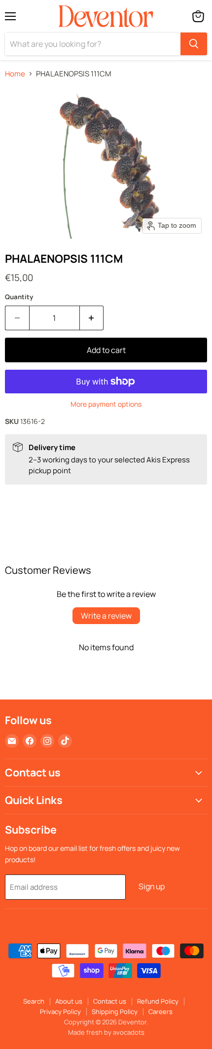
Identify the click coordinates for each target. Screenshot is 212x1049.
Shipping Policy (115, 1011)
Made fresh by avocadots (106, 1032)
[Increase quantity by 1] (92, 318)
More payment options (106, 404)
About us (68, 1001)
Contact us (109, 1001)
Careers (160, 1011)
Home (15, 74)
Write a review (106, 615)
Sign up (152, 886)
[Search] (193, 44)
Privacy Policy (60, 1011)
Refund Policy (157, 1001)
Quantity (19, 297)
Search (33, 1001)
